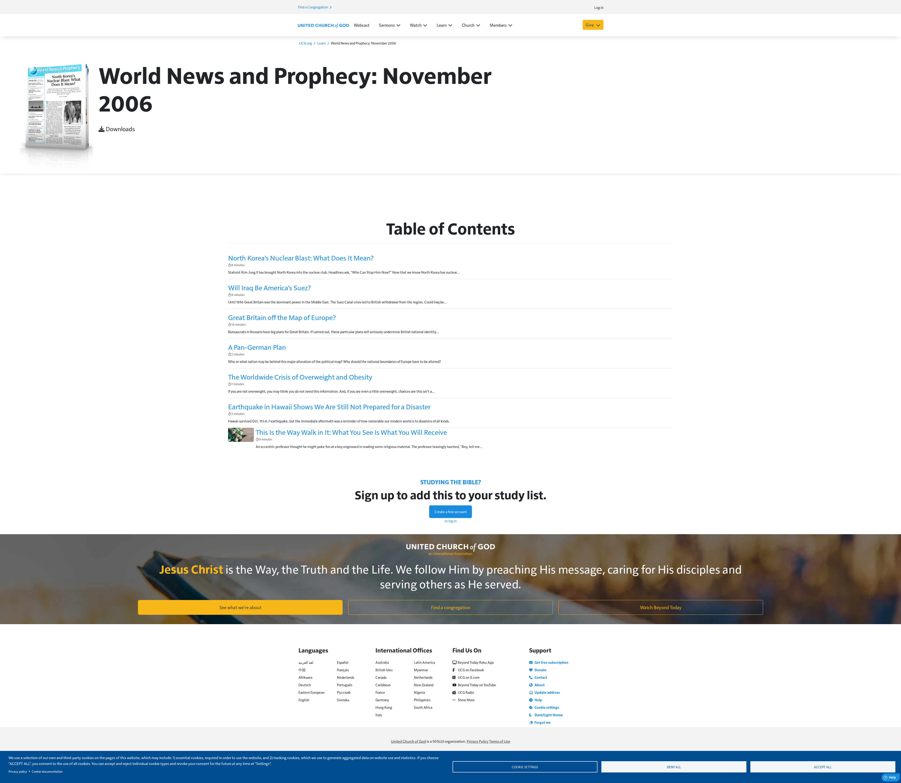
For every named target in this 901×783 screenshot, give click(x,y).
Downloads (120, 129)
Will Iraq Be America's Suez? (269, 287)
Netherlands (423, 677)
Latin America (424, 662)
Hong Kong (383, 707)
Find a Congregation (313, 7)
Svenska (343, 699)
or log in (451, 520)
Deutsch (304, 684)
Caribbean (383, 684)
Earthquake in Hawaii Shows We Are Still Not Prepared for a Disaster (329, 406)
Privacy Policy (478, 741)
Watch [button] (416, 25)
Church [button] (468, 25)
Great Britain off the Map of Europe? (282, 317)
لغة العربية (305, 662)
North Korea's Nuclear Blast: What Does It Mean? (301, 257)
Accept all (823, 767)
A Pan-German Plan (257, 347)
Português (344, 684)
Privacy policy (17, 771)
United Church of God (408, 741)
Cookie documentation (47, 771)
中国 (301, 669)
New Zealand (423, 684)
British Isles (384, 669)
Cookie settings (525, 767)
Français (343, 669)
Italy (378, 714)
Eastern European (311, 692)
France (380, 692)
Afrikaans (305, 677)
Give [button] (590, 24)
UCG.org (305, 43)
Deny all (674, 767)
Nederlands (345, 677)
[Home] (323, 25)
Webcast (362, 25)
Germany (382, 699)
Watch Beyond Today (661, 607)
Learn (321, 43)
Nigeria (419, 692)
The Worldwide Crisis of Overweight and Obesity (300, 376)
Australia (382, 662)
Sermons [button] (387, 25)
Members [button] (498, 25)
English (303, 699)
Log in (598, 7)
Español (342, 662)
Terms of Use (499, 741)
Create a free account (451, 511)
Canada (380, 677)
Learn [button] (442, 25)
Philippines (422, 699)
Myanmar (421, 669)
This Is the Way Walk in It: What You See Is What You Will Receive (351, 432)
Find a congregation (450, 607)
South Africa (423, 707)
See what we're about (240, 607)
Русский (343, 692)
